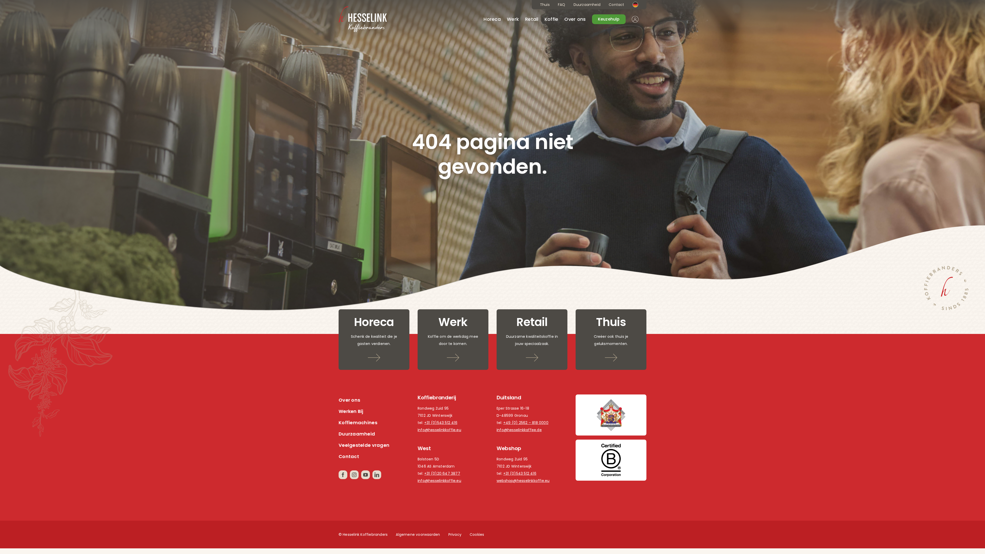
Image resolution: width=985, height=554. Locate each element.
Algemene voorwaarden (418, 534)
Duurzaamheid (587, 4)
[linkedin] (376, 474)
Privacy (454, 534)
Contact (616, 4)
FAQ (561, 4)
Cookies (477, 534)
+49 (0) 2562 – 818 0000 (525, 422)
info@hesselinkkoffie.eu (439, 429)
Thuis (545, 4)
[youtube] (365, 474)
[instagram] (354, 474)
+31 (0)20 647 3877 (442, 473)
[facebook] (343, 474)
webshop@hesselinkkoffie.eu (523, 480)
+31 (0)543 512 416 (440, 422)
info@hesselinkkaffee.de (519, 429)
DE (635, 4)
